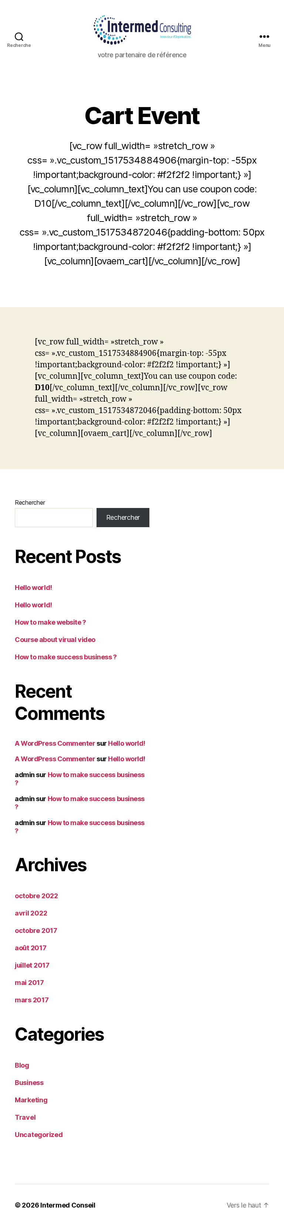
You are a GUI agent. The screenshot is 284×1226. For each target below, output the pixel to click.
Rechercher (30, 502)
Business (29, 1082)
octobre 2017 (36, 930)
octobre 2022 (36, 896)
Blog (22, 1065)
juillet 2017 (32, 965)
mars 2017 (32, 1000)
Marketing (31, 1100)
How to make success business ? (66, 657)
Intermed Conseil (67, 1205)
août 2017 (31, 948)
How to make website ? (50, 622)
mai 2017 (29, 982)
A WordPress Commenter (55, 743)
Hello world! (33, 587)
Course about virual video (55, 639)
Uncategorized (39, 1135)
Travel (25, 1117)
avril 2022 (31, 913)
